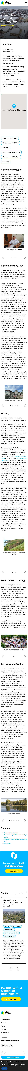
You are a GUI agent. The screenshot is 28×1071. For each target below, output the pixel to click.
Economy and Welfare (11, 157)
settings (19, 1065)
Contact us (14, 871)
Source (19, 249)
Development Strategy (11, 152)
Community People (10, 138)
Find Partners (5, 1019)
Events (3, 1029)
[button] (25, 257)
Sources (6, 161)
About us (4, 1023)
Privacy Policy (5, 1032)
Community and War (10, 143)
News (3, 1026)
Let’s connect (11, 999)
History (5, 147)
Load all (21, 893)
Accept (4, 1068)
